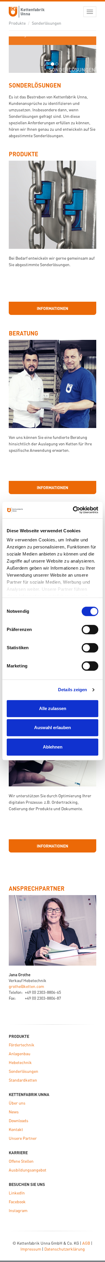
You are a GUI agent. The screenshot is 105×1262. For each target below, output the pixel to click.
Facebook (17, 1201)
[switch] (90, 629)
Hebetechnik (20, 1062)
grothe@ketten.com (26, 986)
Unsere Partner (23, 1138)
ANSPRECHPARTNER (36, 888)
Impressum (30, 1248)
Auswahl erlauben (52, 727)
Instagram (18, 1210)
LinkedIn (17, 1192)
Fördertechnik (21, 1044)
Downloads (18, 1120)
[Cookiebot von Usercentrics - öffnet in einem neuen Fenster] (74, 510)
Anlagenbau (19, 1053)
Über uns (17, 1102)
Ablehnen (52, 746)
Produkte (17, 23)
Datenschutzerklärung (64, 1248)
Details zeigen (72, 689)
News (14, 1111)
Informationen (52, 308)
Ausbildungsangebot (27, 1169)
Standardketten (23, 1080)
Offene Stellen (21, 1161)
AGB (86, 1243)
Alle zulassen (52, 708)
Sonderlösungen (46, 23)
